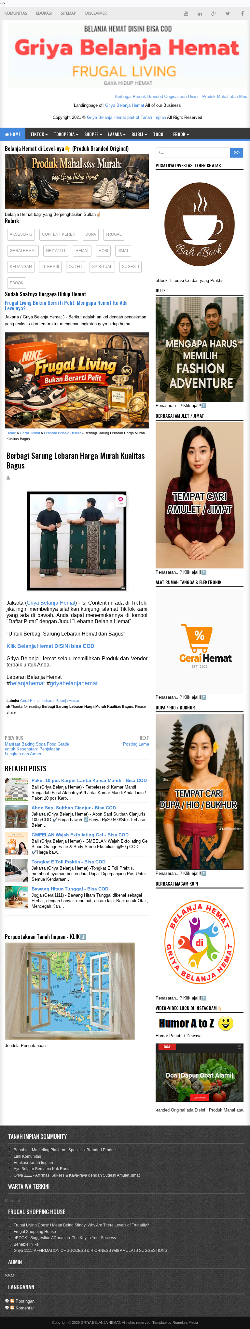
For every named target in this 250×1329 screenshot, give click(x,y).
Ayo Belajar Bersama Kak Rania (42, 1169)
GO (237, 152)
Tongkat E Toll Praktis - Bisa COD (68, 861)
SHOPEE (91, 134)
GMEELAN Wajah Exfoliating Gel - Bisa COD (80, 834)
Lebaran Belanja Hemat (60, 701)
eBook (179, 134)
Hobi (103, 250)
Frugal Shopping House (35, 1231)
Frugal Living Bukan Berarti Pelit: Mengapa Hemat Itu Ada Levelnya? (66, 305)
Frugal (114, 234)
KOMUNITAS (16, 13)
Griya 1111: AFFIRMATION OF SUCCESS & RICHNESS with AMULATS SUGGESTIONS (90, 1250)
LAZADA (115, 134)
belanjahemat (27, 683)
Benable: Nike (26, 1244)
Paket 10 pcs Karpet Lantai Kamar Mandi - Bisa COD (89, 780)
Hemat (82, 250)
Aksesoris (21, 234)
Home (15, 134)
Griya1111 (56, 250)
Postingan (24, 1301)
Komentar (24, 1308)
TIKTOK (37, 134)
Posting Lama (136, 744)
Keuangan (21, 266)
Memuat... (14, 1200)
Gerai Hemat (23, 250)
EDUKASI (44, 13)
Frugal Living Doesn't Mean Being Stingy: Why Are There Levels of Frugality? (81, 1225)
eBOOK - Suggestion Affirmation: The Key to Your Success (65, 1238)
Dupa (90, 234)
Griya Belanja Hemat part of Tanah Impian (126, 117)
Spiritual (102, 266)
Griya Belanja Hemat (124, 105)
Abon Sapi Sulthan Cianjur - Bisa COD (74, 807)
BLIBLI (137, 134)
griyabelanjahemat (74, 683)
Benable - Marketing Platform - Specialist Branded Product (65, 1150)
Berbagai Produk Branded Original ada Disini (135, 96)
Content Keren (59, 234)
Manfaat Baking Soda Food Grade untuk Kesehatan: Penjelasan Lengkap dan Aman (37, 749)
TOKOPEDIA (64, 134)
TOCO (158, 134)
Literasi (50, 266)
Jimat (123, 250)
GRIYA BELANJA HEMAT (100, 1322)
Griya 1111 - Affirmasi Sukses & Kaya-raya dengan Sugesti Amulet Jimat (77, 1175)
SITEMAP (68, 13)
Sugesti (130, 266)
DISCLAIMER (96, 13)
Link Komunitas (27, 1156)
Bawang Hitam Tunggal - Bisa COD (70, 888)
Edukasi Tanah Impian (33, 1162)
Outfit (75, 266)
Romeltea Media (185, 1322)
